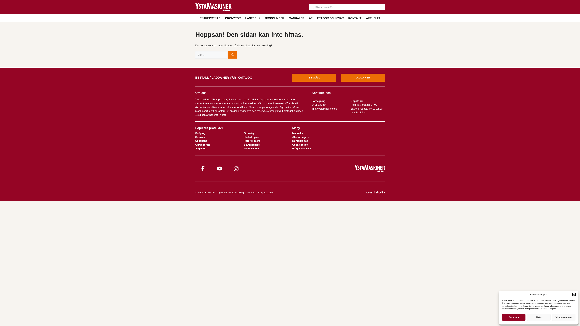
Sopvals (200, 137)
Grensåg (249, 133)
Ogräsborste (202, 144)
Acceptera (514, 317)
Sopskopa (201, 140)
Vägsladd (200, 148)
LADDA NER (363, 77)
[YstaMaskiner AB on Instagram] (236, 169)
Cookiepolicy (300, 144)
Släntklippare (252, 144)
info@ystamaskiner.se (324, 108)
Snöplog (200, 133)
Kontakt (354, 18)
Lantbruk (252, 18)
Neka (538, 317)
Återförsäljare (300, 137)
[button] (573, 294)
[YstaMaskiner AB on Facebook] (203, 168)
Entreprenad (210, 18)
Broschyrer (274, 18)
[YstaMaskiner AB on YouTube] (219, 168)
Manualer (296, 18)
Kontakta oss (300, 140)
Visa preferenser (564, 317)
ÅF (311, 18)
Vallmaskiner (251, 148)
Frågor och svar (330, 18)
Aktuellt (373, 18)
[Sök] (232, 55)
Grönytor (233, 18)
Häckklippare (251, 137)
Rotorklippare (252, 140)
